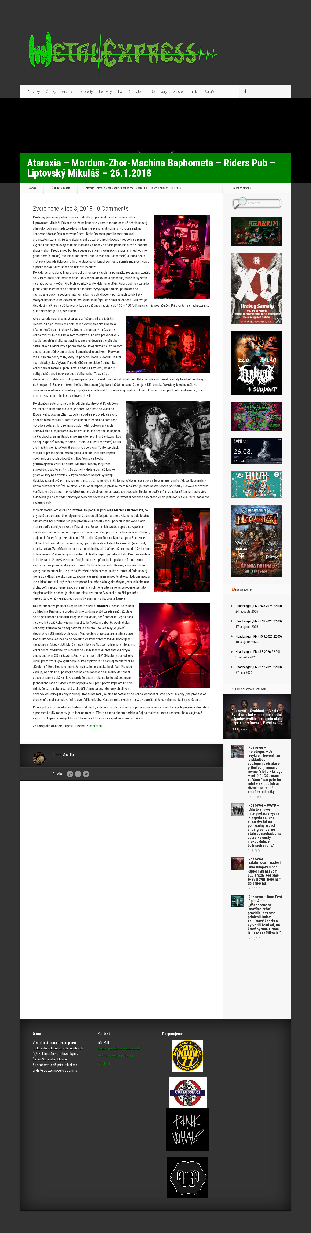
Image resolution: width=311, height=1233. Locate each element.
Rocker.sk (95, 726)
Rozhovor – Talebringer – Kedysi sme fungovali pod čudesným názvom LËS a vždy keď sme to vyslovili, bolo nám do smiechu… (264, 871)
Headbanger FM (243, 589)
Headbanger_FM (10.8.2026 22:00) (258, 637)
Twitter (86, 774)
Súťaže (210, 91)
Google (70, 774)
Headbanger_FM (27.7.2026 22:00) (258, 667)
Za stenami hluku (186, 91)
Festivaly (105, 91)
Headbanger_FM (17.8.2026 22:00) (258, 621)
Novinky (34, 91)
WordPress (283, 1222)
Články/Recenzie (59, 91)
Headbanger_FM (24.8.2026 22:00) (258, 606)
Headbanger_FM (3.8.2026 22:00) (257, 652)
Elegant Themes (243, 1222)
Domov (32, 187)
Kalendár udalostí (131, 91)
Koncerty (86, 91)
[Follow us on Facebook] (245, 91)
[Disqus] (121, 850)
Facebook (78, 774)
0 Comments (113, 208)
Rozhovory (159, 91)
